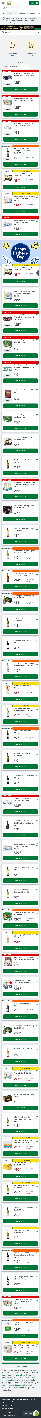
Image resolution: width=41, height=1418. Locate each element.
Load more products (20, 1366)
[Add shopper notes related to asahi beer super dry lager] (37, 506)
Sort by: (4, 67)
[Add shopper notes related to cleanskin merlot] (37, 641)
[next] (37, 273)
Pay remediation (7, 1409)
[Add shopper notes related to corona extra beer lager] (37, 174)
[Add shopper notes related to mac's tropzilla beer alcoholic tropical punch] (37, 315)
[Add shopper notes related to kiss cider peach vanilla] (37, 686)
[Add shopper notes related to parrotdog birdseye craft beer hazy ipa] (37, 1141)
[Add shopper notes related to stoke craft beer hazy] (37, 1095)
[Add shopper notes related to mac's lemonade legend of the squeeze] (37, 74)
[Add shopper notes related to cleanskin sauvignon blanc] (37, 529)
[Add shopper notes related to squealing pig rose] (37, 935)
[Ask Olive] (36, 1414)
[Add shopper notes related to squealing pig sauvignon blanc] (37, 1231)
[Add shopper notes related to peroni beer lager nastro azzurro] (37, 799)
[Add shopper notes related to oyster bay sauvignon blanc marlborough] (37, 709)
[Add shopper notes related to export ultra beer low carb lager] (37, 124)
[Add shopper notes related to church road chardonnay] (37, 1208)
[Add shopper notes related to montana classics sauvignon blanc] (37, 551)
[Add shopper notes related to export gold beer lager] (37, 1163)
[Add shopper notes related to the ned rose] (37, 1049)
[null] (20, 253)
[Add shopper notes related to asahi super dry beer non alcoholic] (37, 958)
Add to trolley (20, 89)
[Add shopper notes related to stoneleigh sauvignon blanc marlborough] (37, 664)
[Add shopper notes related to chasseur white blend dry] (37, 1323)
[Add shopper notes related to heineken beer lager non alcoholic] (37, 981)
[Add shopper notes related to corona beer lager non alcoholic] (37, 1071)
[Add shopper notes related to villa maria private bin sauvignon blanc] (37, 1117)
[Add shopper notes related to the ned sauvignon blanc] (37, 754)
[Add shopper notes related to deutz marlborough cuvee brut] (37, 574)
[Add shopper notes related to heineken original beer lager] (37, 340)
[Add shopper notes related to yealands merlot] (37, 1004)
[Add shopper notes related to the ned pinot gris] (37, 460)
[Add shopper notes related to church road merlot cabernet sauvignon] (37, 1253)
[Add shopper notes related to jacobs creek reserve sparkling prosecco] (37, 821)
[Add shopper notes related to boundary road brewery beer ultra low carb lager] (37, 365)
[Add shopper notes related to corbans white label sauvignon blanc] (37, 890)
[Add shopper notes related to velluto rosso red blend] (37, 390)
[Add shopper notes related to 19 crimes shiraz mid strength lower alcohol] (37, 149)
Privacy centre (6, 1412)
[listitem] (18, 62)
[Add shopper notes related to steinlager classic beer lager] (37, 596)
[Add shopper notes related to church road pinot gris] (37, 619)
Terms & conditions (8, 1416)
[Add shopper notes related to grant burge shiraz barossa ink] (37, 1277)
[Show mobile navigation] (3, 3)
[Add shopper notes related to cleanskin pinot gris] (37, 868)
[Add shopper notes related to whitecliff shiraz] (37, 731)
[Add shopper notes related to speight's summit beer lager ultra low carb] (37, 197)
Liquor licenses (7, 1405)
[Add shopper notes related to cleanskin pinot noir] (37, 776)
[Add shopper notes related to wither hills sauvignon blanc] (37, 1186)
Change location (16, 23)
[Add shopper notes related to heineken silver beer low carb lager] (37, 99)
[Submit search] (4, 13)
